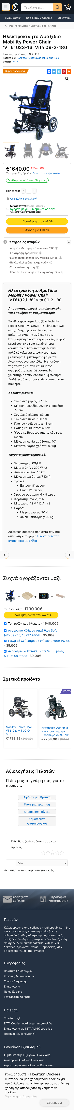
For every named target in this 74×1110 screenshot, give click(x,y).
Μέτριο (52, 852)
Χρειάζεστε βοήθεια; (20, 899)
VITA (16, 61)
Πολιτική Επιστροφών (18, 971)
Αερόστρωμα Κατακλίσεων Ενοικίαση (28, 1065)
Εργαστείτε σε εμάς (17, 996)
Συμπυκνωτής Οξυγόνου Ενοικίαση (27, 1055)
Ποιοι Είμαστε (13, 991)
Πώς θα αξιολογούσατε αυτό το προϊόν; (33, 844)
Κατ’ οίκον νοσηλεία (39, 17)
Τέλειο (62, 852)
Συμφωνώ (54, 1103)
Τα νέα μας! (12, 1018)
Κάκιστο (43, 852)
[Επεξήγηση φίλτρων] (7, 209)
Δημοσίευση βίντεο (37, 812)
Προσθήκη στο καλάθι (37, 221)
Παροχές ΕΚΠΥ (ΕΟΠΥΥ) (20, 1033)
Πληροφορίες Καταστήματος (58, 899)
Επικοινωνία (12, 986)
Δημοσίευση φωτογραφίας (37, 821)
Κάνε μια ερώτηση (37, 804)
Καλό (57, 852)
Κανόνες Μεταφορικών (19, 976)
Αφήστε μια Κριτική (37, 797)
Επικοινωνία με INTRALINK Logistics (28, 1028)
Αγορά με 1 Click (37, 230)
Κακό (48, 852)
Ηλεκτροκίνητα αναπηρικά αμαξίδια (38, 57)
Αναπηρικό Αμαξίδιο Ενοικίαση (24, 1060)
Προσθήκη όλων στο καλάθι (31, 615)
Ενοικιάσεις (13, 17)
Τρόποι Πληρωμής (15, 981)
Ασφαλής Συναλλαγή (23, 198)
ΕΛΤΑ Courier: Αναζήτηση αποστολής (28, 1023)
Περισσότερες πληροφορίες (21, 1096)
